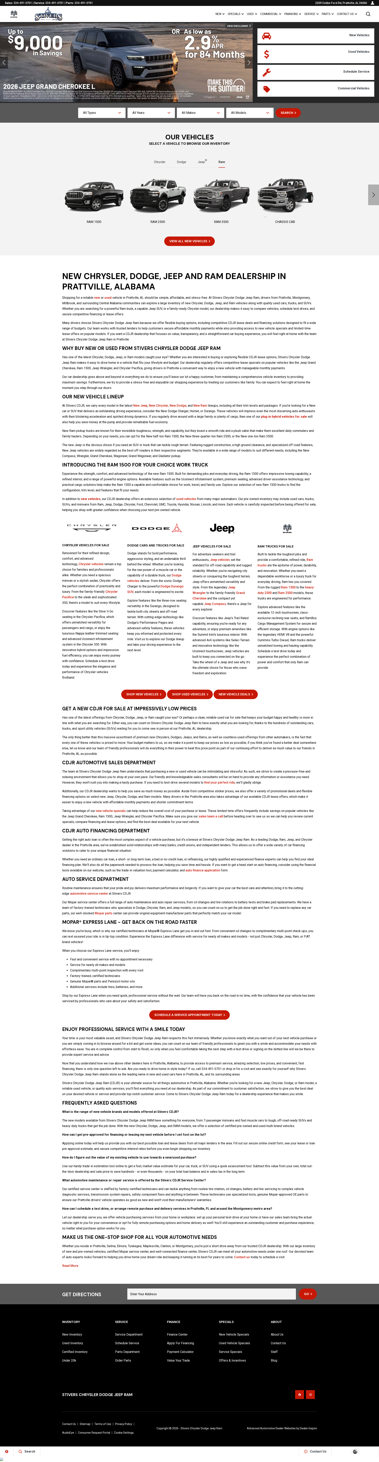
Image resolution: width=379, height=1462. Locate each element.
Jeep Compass (215, 604)
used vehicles (186, 499)
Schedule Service (127, 1343)
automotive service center (89, 893)
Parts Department (127, 1352)
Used (250, 14)
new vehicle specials (111, 811)
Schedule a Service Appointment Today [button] (188, 1015)
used (108, 298)
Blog (274, 1360)
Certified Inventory (75, 1352)
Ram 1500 (288, 587)
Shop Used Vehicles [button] (188, 694)
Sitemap (85, 1424)
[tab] (159, 162)
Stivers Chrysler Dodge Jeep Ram (201, 1428)
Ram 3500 (285, 593)
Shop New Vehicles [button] (142, 694)
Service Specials (230, 1352)
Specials (234, 14)
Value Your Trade (178, 1360)
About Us (277, 1334)
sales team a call (211, 816)
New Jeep (140, 405)
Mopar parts (104, 913)
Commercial (269, 14)
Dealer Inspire (308, 1428)
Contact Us (345, 14)
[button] (368, 14)
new (97, 298)
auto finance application (203, 870)
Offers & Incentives (232, 1360)
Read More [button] (70, 1266)
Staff (274, 1352)
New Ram (200, 405)
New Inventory (72, 1334)
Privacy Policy (123, 1424)
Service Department (129, 1334)
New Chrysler (158, 405)
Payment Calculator (180, 1352)
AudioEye (68, 1432)
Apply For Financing (180, 1343)
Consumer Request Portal (94, 1432)
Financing (291, 14)
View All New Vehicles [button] (188, 241)
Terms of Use (102, 1424)
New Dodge (178, 405)
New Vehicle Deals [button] (234, 694)
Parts (326, 14)
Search (287, 113)
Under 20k (69, 1360)
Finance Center (177, 1334)
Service (309, 14)
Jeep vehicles (220, 560)
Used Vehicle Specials (234, 1343)
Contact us (242, 1257)
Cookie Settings (124, 1432)
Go (306, 1294)
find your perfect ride (219, 782)
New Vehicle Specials (234, 1334)
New (218, 14)
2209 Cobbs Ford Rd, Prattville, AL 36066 (341, 3)
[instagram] (310, 1394)
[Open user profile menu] (372, 3)
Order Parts (123, 1360)
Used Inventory (72, 1343)
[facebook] (299, 1394)
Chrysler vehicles (91, 564)
